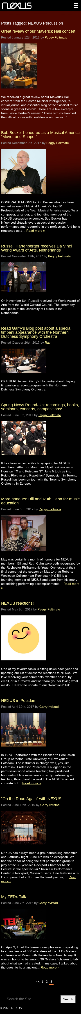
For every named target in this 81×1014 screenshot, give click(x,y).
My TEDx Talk (13, 896)
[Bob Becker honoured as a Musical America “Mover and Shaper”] (23, 198)
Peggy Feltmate (56, 37)
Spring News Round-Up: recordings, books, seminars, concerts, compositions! (40, 407)
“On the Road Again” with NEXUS (31, 798)
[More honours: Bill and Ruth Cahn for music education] (23, 555)
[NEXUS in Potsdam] (23, 751)
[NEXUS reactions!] (23, 665)
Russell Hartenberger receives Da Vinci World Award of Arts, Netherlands (36, 248)
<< (38, 981)
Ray (47, 342)
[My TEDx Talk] (23, 943)
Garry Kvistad (49, 706)
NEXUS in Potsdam (18, 700)
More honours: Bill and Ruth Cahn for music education (40, 501)
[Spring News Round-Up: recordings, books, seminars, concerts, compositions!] (23, 459)
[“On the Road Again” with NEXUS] (23, 849)
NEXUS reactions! (17, 603)
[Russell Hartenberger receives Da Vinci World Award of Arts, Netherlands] (23, 296)
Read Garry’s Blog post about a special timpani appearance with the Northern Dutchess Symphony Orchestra (36, 332)
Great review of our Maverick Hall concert (38, 31)
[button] (76, 5)
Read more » (35, 230)
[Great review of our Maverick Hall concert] (19, 93)
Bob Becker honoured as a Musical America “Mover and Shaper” (40, 134)
